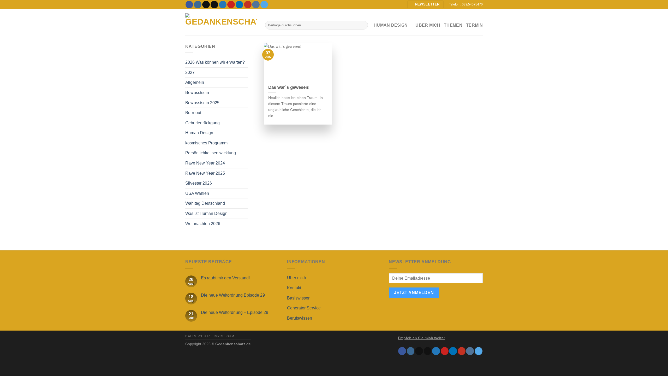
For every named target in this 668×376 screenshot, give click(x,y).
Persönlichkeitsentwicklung (210, 153)
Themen (453, 25)
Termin (474, 25)
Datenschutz (197, 336)
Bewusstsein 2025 (202, 103)
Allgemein (194, 82)
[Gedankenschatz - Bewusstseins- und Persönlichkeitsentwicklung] (221, 22)
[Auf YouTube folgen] (248, 5)
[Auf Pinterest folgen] (231, 5)
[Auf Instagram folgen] (197, 5)
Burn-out (193, 112)
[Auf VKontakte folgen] (256, 5)
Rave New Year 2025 (205, 173)
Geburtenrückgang (202, 123)
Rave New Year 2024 (205, 163)
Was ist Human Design (206, 213)
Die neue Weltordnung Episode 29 (233, 295)
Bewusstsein (197, 92)
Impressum (224, 336)
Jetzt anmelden (414, 292)
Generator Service (304, 308)
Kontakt (294, 288)
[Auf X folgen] (214, 5)
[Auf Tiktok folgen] (206, 5)
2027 (190, 72)
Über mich (427, 25)
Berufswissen (299, 318)
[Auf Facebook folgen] (189, 5)
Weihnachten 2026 (202, 223)
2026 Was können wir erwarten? (215, 62)
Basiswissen (299, 298)
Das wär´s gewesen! (289, 87)
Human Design (199, 133)
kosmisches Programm (206, 143)
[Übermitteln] (363, 25)
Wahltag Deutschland (205, 203)
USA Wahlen (197, 193)
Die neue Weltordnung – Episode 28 (234, 312)
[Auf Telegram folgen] (264, 5)
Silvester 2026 (198, 183)
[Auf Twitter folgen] (222, 5)
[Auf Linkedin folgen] (239, 5)
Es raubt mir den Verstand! (225, 278)
